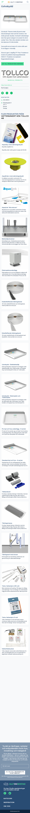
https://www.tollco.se (6, 85)
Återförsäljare (4, 88)
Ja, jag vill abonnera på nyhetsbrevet (15, 772)
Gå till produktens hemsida (12, 64)
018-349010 (6, 100)
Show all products (15, 80)
